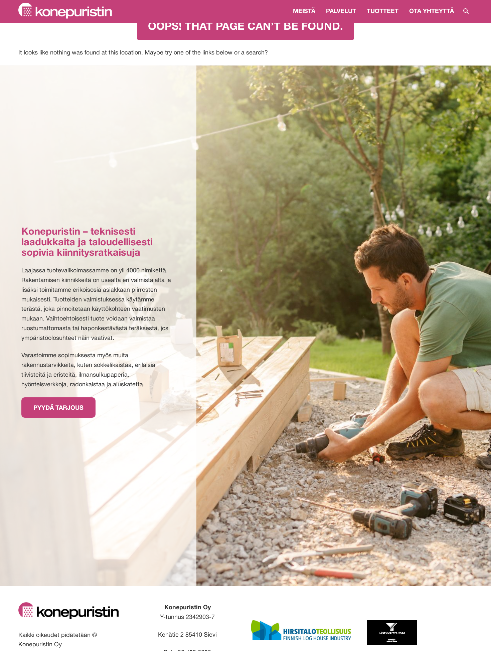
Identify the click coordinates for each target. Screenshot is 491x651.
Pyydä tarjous (58, 407)
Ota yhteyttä (431, 10)
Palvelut (341, 10)
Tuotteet (382, 10)
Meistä (304, 10)
